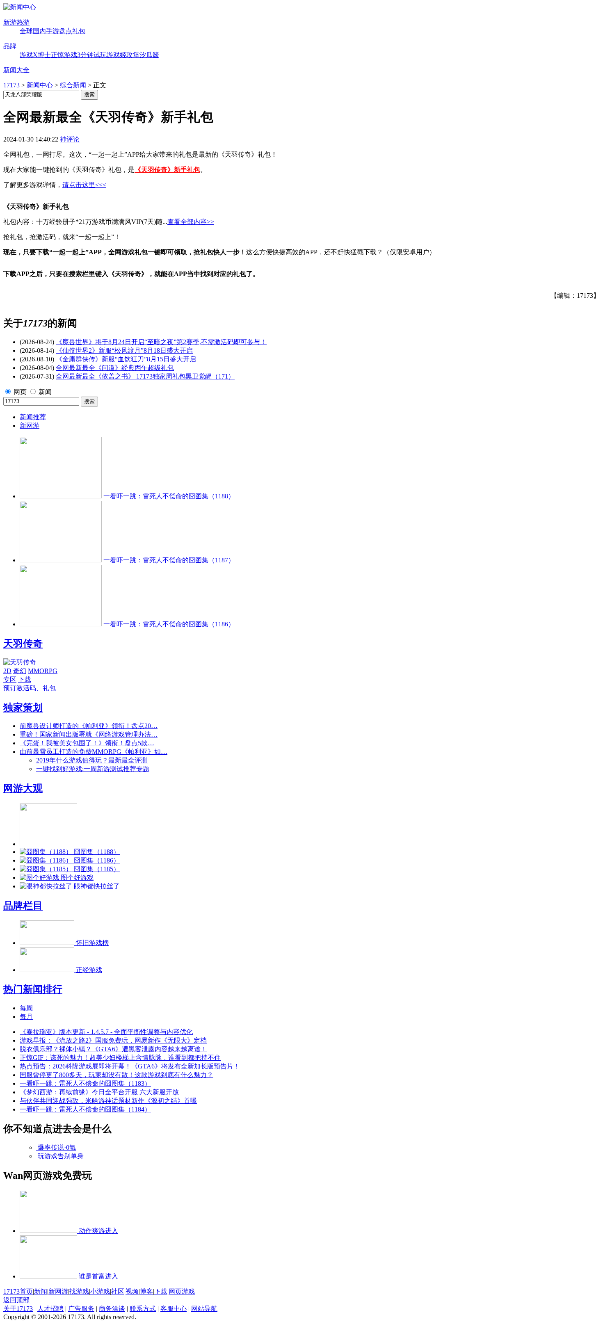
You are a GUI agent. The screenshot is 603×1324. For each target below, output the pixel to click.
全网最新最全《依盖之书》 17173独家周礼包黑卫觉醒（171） (145, 376)
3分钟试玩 (92, 54)
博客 (146, 1291)
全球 (26, 30)
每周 (26, 1007)
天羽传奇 (23, 643)
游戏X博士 (35, 54)
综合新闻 (73, 85)
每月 (26, 1016)
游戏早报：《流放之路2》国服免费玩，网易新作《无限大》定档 (113, 1040)
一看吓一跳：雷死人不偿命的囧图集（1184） (85, 1109)
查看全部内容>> (190, 221)
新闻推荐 (33, 416)
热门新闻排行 (32, 989)
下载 (24, 679)
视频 (132, 1291)
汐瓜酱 (149, 54)
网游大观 (23, 788)
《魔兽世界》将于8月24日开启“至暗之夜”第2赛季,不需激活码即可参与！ (161, 341)
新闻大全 (16, 69)
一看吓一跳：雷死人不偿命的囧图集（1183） (85, 1083)
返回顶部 (16, 1300)
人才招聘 (50, 1308)
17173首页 (18, 1291)
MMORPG (42, 670)
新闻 (45, 391)
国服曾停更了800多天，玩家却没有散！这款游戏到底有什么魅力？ (116, 1074)
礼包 (78, 30)
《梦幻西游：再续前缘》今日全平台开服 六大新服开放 (99, 1092)
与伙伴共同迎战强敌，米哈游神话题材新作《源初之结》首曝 (108, 1100)
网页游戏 (182, 1291)
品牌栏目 (23, 905)
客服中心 (173, 1308)
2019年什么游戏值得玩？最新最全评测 (92, 760)
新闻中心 (40, 85)
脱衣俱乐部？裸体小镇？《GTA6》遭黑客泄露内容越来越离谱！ (113, 1049)
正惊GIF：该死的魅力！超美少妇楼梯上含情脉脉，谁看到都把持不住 (120, 1057)
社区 (117, 1291)
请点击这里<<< (84, 184)
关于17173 (18, 1308)
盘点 (65, 30)
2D (7, 670)
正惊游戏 (64, 54)
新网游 (29, 425)
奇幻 (19, 670)
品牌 (9, 46)
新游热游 (16, 22)
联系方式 (143, 1308)
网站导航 (204, 1308)
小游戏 (100, 1291)
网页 (20, 391)
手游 (52, 30)
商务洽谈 (112, 1308)
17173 (11, 85)
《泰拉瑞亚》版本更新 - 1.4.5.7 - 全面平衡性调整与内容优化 (106, 1031)
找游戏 (79, 1291)
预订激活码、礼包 (29, 688)
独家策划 (23, 707)
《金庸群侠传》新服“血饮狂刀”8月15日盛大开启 (126, 359)
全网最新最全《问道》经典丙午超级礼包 (115, 367)
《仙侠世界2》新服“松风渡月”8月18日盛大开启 (124, 350)
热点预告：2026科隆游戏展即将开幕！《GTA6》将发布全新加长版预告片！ (130, 1066)
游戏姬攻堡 (123, 54)
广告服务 (81, 1308)
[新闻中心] (19, 7)
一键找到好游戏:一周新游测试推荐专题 (92, 768)
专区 (9, 679)
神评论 (70, 139)
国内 (39, 30)
